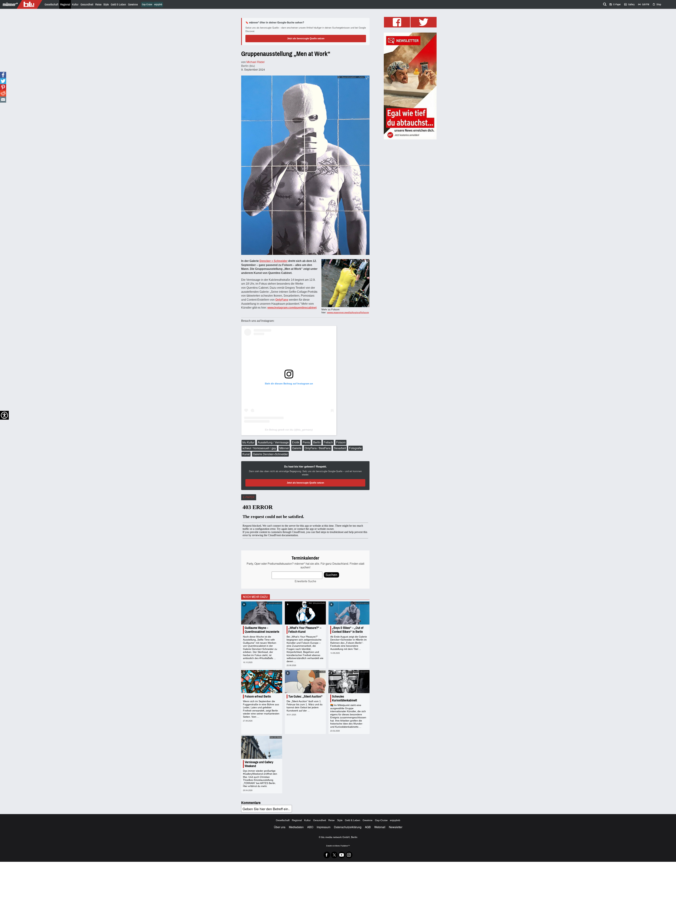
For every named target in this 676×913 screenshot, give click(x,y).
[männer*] (21, 4)
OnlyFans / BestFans (318, 448)
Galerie (296, 448)
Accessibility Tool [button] (4, 415)
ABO (310, 827)
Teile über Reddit (3, 93)
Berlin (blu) (248, 66)
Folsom (341, 442)
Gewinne (133, 4)
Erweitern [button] (367, 78)
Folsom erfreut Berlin (258, 696)
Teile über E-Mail (3, 99)
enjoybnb (158, 4)
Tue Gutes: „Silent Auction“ (305, 696)
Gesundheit (86, 4)
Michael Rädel (255, 62)
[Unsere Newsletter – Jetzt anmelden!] (410, 86)
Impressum (323, 827)
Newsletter (395, 827)
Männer (284, 448)
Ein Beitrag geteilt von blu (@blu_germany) (289, 429)
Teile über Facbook (3, 75)
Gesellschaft (51, 4)
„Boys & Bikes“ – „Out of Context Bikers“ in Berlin (347, 630)
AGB (368, 827)
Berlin (317, 442)
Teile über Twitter (3, 81)
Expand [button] (367, 261)
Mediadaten (296, 827)
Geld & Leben (118, 4)
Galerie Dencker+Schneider (270, 454)
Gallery (629, 4)
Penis (306, 442)
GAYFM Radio (643, 4)
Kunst (246, 454)
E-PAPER (248, 497)
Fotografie (355, 448)
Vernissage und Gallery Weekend (259, 764)
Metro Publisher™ (342, 845)
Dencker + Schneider (273, 260)
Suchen (331, 575)
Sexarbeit (340, 448)
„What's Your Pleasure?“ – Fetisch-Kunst (304, 630)
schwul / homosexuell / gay (259, 448)
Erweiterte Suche (305, 581)
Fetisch (328, 442)
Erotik (295, 442)
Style (106, 4)
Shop (657, 4)
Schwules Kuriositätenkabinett (344, 698)
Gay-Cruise (147, 4)
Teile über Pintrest (3, 87)
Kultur (75, 4)
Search (604, 3)
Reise (98, 4)
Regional (65, 4)
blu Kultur (248, 442)
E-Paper (615, 4)
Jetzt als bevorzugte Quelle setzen (305, 38)
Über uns (279, 827)
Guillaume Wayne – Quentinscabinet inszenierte (262, 630)
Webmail (379, 827)
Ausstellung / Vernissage (273, 442)
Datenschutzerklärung (347, 827)
